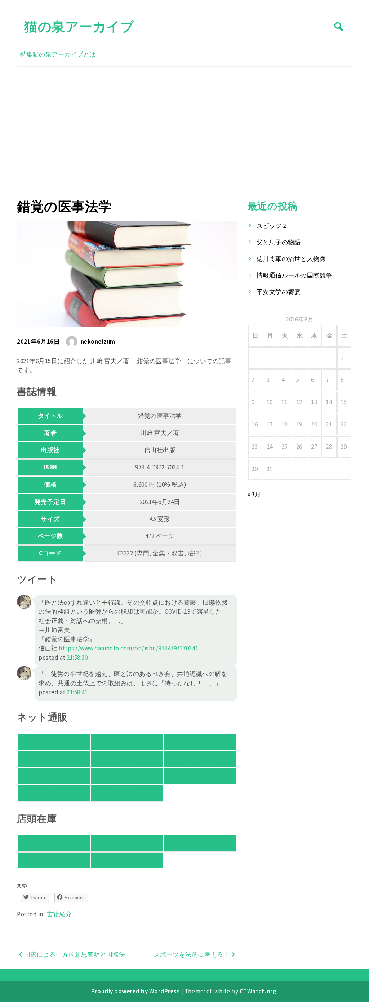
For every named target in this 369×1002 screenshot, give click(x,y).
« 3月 (254, 494)
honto (127, 759)
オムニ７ (200, 741)
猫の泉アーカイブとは (64, 54)
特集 (26, 54)
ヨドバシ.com (200, 759)
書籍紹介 (59, 914)
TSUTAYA (126, 793)
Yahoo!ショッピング (54, 759)
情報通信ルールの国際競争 (294, 275)
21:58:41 (77, 692)
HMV (54, 793)
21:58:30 (77, 658)
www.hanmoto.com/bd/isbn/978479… (131, 648)
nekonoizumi (99, 342)
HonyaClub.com (127, 776)
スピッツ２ (272, 226)
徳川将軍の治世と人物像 (291, 259)
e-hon (200, 776)
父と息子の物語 (279, 242)
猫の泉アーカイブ (79, 26)
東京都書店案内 (127, 860)
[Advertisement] (184, 132)
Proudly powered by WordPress (136, 991)
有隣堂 (127, 843)
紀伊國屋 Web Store (53, 776)
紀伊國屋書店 (54, 843)
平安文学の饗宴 (279, 292)
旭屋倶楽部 (54, 860)
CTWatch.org (258, 991)
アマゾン (53, 741)
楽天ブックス (127, 741)
